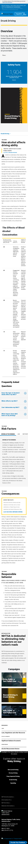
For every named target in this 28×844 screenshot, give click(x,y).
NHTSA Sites (5, 803)
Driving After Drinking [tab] (8, 434)
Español (19, 14)
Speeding (13, 783)
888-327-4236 (5, 828)
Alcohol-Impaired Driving (10, 152)
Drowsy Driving (13, 773)
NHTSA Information (7, 797)
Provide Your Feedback (18, 842)
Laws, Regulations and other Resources (13, 732)
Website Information (8, 806)
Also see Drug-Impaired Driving (13, 512)
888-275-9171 (5, 830)
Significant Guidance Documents (11, 740)
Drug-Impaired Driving (13, 776)
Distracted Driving (13, 769)
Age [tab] (19, 434)
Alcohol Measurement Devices (10, 748)
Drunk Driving (13, 779)
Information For (6, 800)
